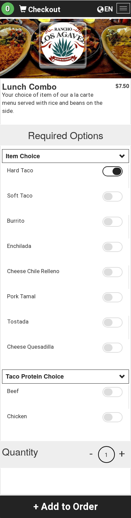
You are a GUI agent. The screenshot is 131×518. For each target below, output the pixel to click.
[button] (113, 171)
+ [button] (122, 453)
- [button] (91, 453)
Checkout (43, 9)
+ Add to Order (65, 506)
